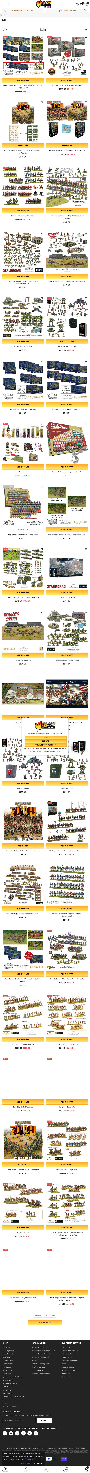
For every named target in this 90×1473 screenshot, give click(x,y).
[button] (41, 29)
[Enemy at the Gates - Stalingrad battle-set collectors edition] (23, 252)
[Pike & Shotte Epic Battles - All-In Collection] (23, 568)
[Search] (9, 4)
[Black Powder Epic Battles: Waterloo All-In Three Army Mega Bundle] (23, 56)
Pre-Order (23, 145)
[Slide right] (85, 10)
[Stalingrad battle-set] (67, 568)
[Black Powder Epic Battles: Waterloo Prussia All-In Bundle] (23, 950)
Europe (28, 1428)
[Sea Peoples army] (23, 1203)
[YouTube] (29, 1433)
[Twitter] (36, 1433)
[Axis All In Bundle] (23, 759)
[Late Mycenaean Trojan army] (67, 1140)
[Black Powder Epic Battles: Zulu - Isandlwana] (23, 822)
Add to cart (23, 80)
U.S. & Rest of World (46, 1428)
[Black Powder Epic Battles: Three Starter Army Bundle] (67, 505)
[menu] (3, 4)
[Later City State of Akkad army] (23, 1015)
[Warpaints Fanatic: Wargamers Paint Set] (67, 443)
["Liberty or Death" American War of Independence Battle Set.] (67, 693)
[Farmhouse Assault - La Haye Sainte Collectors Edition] (67, 186)
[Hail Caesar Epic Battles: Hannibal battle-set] (23, 884)
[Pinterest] (17, 1433)
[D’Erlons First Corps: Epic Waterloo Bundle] (67, 380)
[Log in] (77, 4)
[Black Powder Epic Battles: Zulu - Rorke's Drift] (23, 1140)
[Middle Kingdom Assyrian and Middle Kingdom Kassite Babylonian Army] (67, 1268)
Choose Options (67, 341)
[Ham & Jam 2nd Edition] (23, 317)
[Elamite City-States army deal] (67, 1015)
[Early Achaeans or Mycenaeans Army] (23, 1268)
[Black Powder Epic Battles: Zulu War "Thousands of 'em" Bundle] (23, 121)
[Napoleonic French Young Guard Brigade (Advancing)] (67, 884)
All (7, 15)
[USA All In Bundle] (67, 759)
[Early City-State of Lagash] (23, 1078)
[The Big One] (23, 443)
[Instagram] (11, 1433)
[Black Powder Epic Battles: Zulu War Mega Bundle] (67, 121)
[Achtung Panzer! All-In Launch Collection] (67, 56)
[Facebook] (5, 1433)
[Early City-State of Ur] (67, 1078)
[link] (5, 1469)
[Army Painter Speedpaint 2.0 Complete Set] (23, 505)
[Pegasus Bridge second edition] (67, 631)
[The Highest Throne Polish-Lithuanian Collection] (67, 822)
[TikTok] (23, 1433)
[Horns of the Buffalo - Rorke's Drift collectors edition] (67, 252)
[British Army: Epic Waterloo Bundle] (23, 380)
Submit (44, 1420)
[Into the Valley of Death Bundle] (23, 186)
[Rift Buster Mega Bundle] (67, 317)
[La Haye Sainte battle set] (23, 693)
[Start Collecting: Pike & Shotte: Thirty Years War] (67, 950)
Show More (45, 1322)
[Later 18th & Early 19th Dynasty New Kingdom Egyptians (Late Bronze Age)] (67, 1203)
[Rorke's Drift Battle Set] (23, 631)
